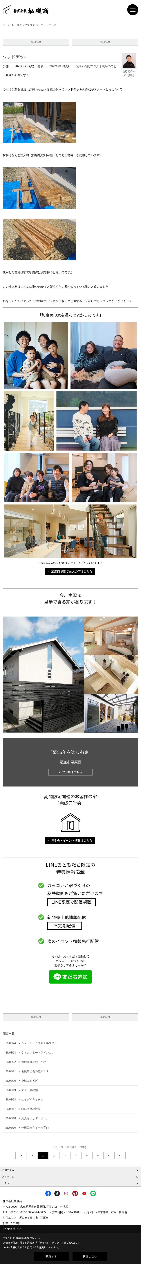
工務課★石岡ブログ (86, 66)
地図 (65, 1206)
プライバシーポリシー (49, 1242)
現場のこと (109, 66)
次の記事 (105, 41)
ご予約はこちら (72, 772)
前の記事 (36, 41)
